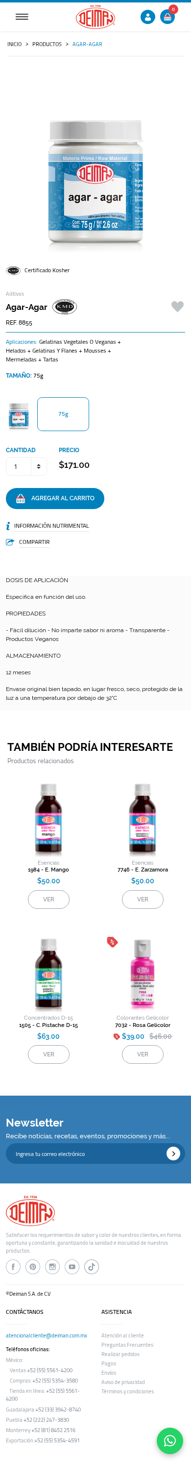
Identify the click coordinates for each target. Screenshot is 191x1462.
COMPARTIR (34, 541)
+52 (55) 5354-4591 (57, 1440)
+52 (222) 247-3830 (46, 1420)
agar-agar (87, 44)
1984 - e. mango (48, 870)
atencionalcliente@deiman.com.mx (46, 1335)
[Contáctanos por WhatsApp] (170, 1441)
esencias (48, 863)
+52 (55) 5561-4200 (49, 1370)
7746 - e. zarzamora (143, 870)
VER (48, 899)
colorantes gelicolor (143, 1018)
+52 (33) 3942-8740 (58, 1409)
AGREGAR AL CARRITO (60, 498)
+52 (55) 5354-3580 (55, 1380)
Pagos (108, 1363)
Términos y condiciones (127, 1391)
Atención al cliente (122, 1335)
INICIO (14, 44)
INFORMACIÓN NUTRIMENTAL (51, 525)
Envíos (108, 1373)
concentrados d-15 (48, 1018)
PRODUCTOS (47, 44)
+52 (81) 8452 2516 (53, 1430)
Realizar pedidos (120, 1354)
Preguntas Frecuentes (127, 1345)
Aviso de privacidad (123, 1382)
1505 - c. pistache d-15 (48, 1025)
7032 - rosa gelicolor (142, 1025)
